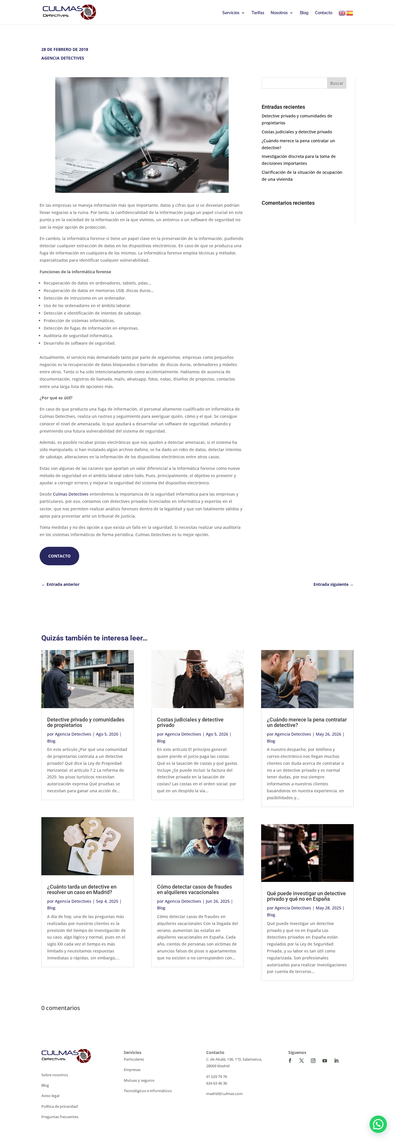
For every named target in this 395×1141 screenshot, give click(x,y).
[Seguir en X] (301, 1060)
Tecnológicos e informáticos (148, 1090)
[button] (378, 1124)
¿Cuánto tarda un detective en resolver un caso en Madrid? (82, 889)
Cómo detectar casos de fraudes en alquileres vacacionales (194, 889)
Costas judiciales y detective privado (297, 131)
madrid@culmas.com (224, 1093)
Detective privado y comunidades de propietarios (85, 722)
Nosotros (279, 13)
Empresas (132, 1069)
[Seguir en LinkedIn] (336, 1060)
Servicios (230, 13)
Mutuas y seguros (139, 1080)
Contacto (323, 13)
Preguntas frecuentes (59, 1116)
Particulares (134, 1059)
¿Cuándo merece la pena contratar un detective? (307, 722)
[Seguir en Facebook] (290, 1060)
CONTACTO (59, 556)
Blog (304, 13)
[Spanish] (350, 13)
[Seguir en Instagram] (313, 1060)
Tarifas (258, 13)
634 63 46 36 (216, 1083)
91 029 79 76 (216, 1076)
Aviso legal (50, 1095)
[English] (342, 13)
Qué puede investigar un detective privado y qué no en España (306, 896)
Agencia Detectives (73, 734)
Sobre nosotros (54, 1074)
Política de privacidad (59, 1106)
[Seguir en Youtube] (324, 1060)
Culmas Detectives (71, 494)
